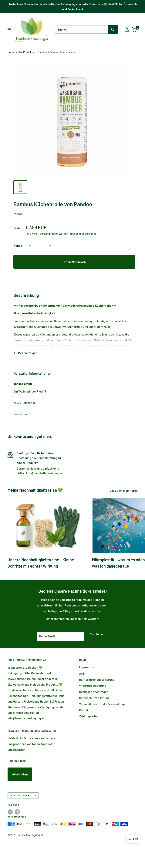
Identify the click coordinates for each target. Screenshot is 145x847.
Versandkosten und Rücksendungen (103, 704)
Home (11, 52)
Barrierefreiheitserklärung (96, 679)
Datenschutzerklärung (94, 698)
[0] (134, 29)
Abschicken (97, 634)
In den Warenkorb (74, 262)
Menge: (18, 245)
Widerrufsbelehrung (92, 685)
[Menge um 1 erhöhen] (50, 246)
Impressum (86, 667)
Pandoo (18, 213)
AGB (82, 673)
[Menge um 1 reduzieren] (30, 246)
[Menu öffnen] (9, 29)
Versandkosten (49, 233)
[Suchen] (113, 29)
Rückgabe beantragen (93, 691)
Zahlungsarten (89, 716)
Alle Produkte (26, 52)
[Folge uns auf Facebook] (10, 812)
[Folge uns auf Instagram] (17, 812)
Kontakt (84, 710)
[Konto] (127, 29)
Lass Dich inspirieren (124, 490)
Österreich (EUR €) (20, 795)
